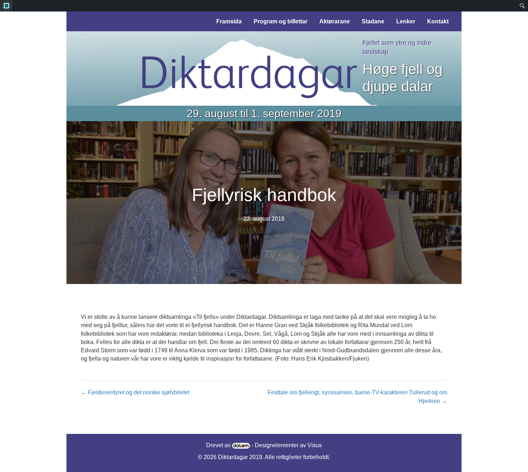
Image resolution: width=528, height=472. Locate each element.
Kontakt (438, 21)
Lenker (405, 21)
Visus (314, 445)
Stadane (373, 21)
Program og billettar (280, 21)
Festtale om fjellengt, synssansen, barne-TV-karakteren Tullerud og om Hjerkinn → (357, 396)
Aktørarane (334, 21)
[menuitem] (6, 6)
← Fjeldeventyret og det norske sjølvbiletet (135, 392)
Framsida (229, 21)
